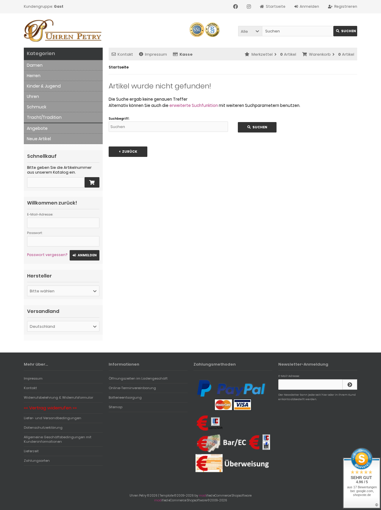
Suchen (345, 31)
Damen (35, 65)
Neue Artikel (39, 139)
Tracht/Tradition (44, 117)
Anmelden (84, 255)
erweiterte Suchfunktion (193, 105)
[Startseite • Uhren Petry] (63, 30)
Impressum (156, 54)
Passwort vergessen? (47, 254)
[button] (250, 31)
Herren (33, 76)
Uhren (33, 96)
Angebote (37, 128)
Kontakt (125, 54)
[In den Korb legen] (92, 182)
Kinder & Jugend (44, 86)
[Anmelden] (350, 384)
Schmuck (36, 107)
